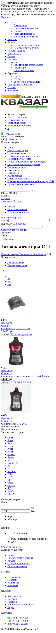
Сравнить (6, 325)
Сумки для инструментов (21, 184)
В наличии (22, 533)
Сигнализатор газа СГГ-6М (15, 328)
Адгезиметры (14, 175)
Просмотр (6, 323)
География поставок (24, 33)
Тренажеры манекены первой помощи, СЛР (30, 181)
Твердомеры (14, 173)
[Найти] (31, 190)
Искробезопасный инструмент (23, 164)
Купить (5, 334)
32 (8, 278)
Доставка (12, 59)
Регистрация (14, 217)
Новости (12, 39)
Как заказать (14, 53)
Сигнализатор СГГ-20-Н (14, 423)
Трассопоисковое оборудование (24, 156)
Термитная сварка (16, 153)
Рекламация (20, 67)
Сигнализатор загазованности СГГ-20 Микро (25, 376)
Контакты (12, 90)
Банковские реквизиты (26, 36)
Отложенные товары (18, 212)
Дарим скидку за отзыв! (26, 48)
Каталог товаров (16, 50)
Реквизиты (13, 582)
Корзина (5, 198)
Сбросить (6, 547)
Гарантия (12, 601)
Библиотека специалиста (27, 81)
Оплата (11, 56)
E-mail (4, 220)
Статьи (17, 79)
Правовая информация (26, 28)
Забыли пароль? (17, 223)
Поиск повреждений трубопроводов (26, 161)
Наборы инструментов (19, 158)
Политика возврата (24, 70)
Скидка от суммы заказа (26, 45)
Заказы (11, 206)
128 (9, 284)
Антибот (6, 232)
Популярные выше (17, 265)
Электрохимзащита (17, 150)
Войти (4, 217)
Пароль (5, 223)
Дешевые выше (15, 262)
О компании (20, 25)
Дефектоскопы (15, 170)
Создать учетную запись (14, 229)
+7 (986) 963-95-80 (11, 134)
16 (8, 276)
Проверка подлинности (20, 84)
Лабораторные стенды (19, 178)
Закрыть (16, 547)
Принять (5, 17)
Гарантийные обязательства (28, 64)
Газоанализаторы (16, 167)
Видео (17, 76)
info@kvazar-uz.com (17, 623)
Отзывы (11, 87)
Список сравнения (17, 209)
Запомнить (10, 239)
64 (8, 281)
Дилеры (18, 31)
